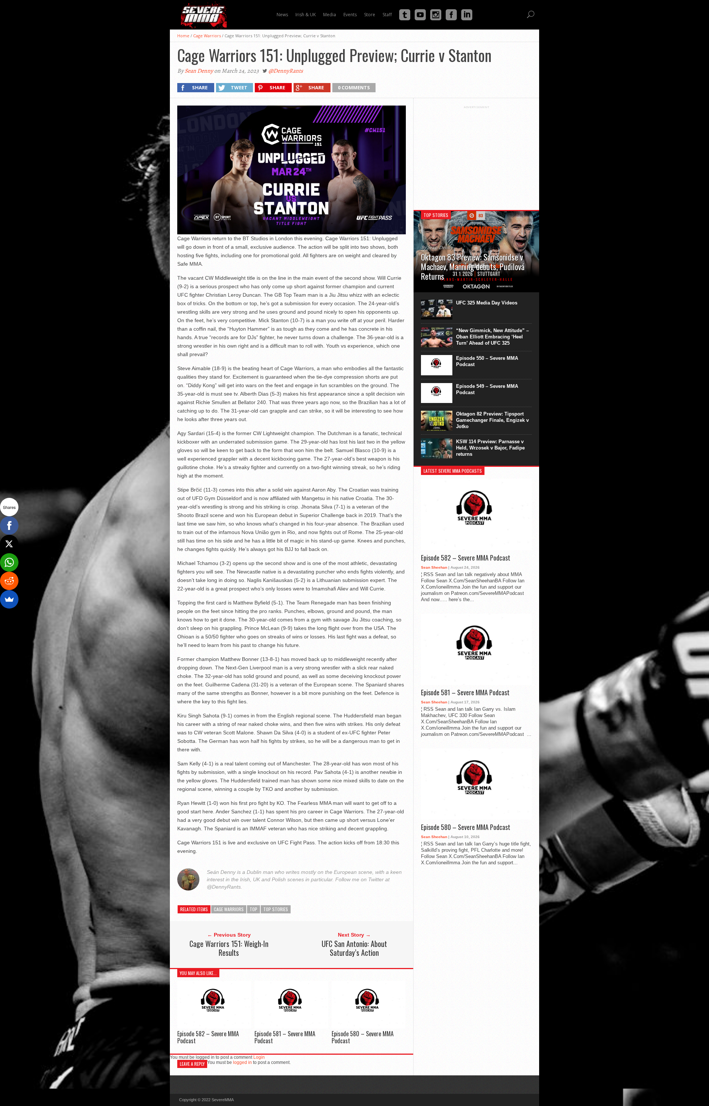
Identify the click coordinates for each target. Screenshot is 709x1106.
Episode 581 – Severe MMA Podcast (284, 1037)
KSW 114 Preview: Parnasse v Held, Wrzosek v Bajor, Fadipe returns (490, 448)
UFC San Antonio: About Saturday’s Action (354, 948)
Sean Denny (199, 71)
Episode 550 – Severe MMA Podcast (487, 361)
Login (259, 1057)
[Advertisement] (476, 155)
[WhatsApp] (9, 562)
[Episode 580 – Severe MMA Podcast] (368, 1026)
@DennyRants (285, 71)
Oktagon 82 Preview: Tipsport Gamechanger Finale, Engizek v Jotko (492, 420)
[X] (9, 544)
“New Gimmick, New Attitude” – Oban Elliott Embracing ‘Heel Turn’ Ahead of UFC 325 (492, 337)
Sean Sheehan (434, 567)
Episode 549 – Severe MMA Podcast (487, 389)
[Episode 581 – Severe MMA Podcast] (291, 1026)
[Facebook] (9, 525)
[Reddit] (9, 581)
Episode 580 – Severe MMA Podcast (363, 1037)
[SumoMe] (9, 599)
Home (183, 35)
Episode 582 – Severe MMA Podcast (208, 1037)
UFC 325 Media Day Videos (486, 303)
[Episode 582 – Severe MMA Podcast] (214, 1026)
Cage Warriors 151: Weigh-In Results (228, 948)
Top (253, 909)
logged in (242, 1062)
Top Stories (275, 909)
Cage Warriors (207, 35)
